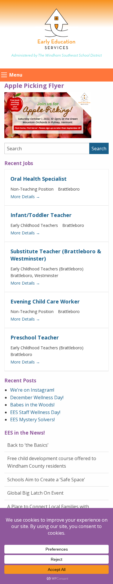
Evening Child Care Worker (45, 301)
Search (99, 148)
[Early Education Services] (56, 29)
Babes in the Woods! (32, 405)
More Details (23, 196)
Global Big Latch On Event (35, 493)
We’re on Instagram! (32, 390)
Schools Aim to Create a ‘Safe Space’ (46, 479)
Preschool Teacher (34, 337)
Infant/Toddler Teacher (41, 214)
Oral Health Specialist (38, 178)
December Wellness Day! (36, 397)
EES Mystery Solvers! (32, 419)
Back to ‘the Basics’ (27, 445)
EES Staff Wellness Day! (35, 412)
